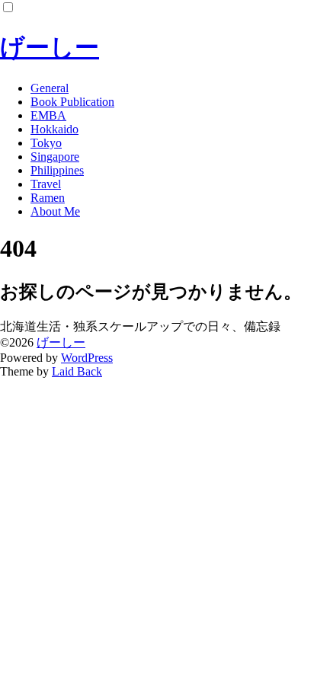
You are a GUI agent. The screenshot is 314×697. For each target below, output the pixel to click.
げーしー (49, 47)
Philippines (57, 170)
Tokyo (46, 142)
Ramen (47, 197)
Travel (45, 183)
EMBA (48, 115)
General (49, 88)
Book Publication (72, 101)
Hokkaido (54, 129)
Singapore (54, 156)
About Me (55, 211)
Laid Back (77, 371)
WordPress (87, 357)
